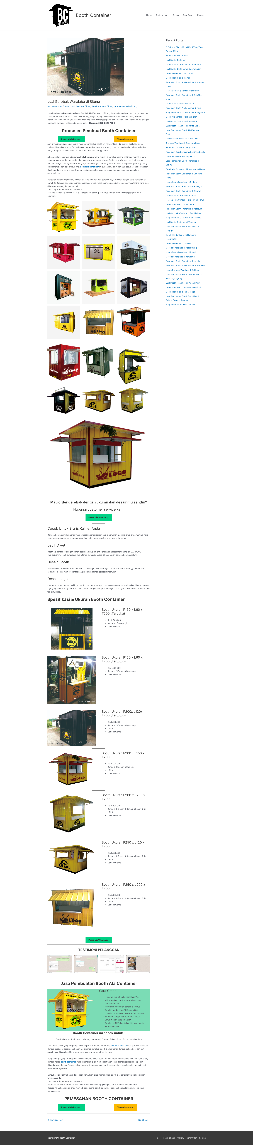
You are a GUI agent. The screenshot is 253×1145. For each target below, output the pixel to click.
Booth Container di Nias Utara (180, 204)
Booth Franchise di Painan (178, 78)
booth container (68, 1062)
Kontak (200, 15)
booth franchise (119, 1045)
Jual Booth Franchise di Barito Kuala (183, 126)
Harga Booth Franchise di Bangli (181, 252)
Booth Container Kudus (177, 55)
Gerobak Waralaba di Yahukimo (180, 256)
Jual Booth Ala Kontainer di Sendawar (183, 64)
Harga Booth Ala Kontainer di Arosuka (183, 217)
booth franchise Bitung (80, 106)
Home (149, 15)
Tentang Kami (162, 15)
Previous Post (55, 1120)
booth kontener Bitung (102, 106)
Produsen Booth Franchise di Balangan (184, 186)
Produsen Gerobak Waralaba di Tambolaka (185, 152)
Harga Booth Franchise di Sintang (181, 182)
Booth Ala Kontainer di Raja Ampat (182, 147)
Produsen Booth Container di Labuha (183, 261)
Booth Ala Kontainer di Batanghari (181, 117)
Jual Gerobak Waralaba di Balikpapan (183, 138)
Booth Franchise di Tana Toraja (180, 292)
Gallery (175, 15)
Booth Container (93, 15)
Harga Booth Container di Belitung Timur (185, 200)
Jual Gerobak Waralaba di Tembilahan (183, 213)
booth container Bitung (58, 106)
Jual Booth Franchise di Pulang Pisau (183, 283)
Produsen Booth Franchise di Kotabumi (184, 209)
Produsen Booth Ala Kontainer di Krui (183, 108)
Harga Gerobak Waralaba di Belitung (183, 270)
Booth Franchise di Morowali (179, 73)
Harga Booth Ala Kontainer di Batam (182, 90)
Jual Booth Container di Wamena (181, 222)
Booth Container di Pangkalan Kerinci (183, 287)
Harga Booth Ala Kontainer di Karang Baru (185, 112)
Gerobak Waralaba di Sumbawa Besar (183, 143)
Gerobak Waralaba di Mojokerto (180, 156)
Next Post (144, 1120)
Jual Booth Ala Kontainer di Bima (181, 195)
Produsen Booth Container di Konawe (183, 191)
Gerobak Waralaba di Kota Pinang (181, 248)
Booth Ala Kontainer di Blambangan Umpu (185, 169)
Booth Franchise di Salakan (178, 243)
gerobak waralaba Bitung (125, 106)
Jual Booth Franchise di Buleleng (181, 121)
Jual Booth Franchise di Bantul (180, 103)
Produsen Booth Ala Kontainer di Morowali (185, 265)
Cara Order (188, 15)
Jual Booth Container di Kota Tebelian (183, 69)
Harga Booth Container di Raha (180, 304)
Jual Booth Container (176, 60)
